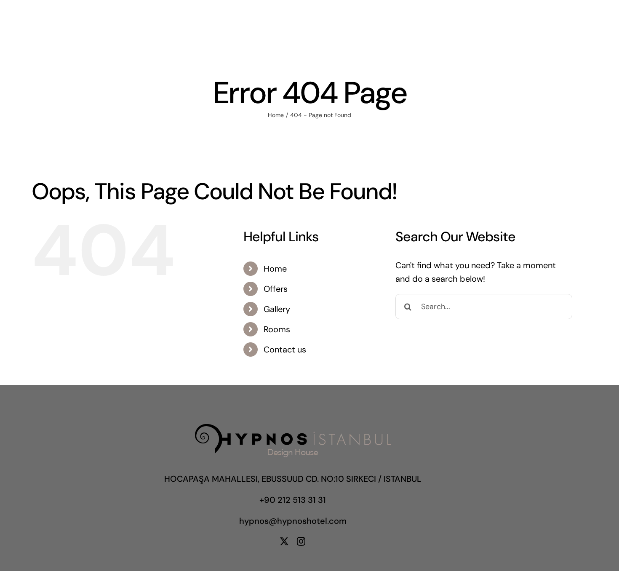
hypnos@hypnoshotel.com (293, 520)
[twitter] (284, 541)
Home (275, 268)
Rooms (277, 329)
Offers (276, 288)
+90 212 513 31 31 (292, 499)
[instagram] (301, 541)
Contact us (285, 349)
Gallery (277, 309)
